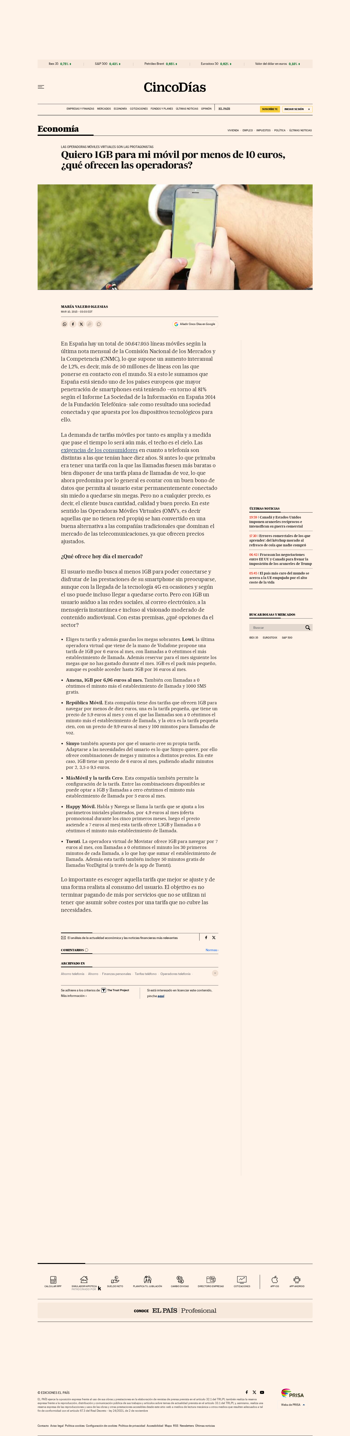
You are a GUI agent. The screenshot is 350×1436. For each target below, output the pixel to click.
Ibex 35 (53, 64)
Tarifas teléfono (146, 974)
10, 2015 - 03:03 (76, 311)
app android (297, 1286)
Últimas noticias (187, 108)
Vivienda (233, 130)
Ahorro (93, 974)
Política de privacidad (132, 1425)
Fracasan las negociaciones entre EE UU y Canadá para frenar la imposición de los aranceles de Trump (280, 559)
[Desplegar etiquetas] (215, 973)
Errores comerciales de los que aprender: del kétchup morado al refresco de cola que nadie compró (279, 540)
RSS (175, 1425)
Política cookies (75, 1425)
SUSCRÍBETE (270, 109)
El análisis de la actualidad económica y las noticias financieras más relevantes (123, 938)
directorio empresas (211, 1286)
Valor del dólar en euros (271, 64)
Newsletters (187, 1425)
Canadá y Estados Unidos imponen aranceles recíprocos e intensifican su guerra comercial (276, 521)
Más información (73, 996)
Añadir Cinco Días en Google (197, 324)
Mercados (104, 108)
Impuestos (263, 130)
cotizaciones (242, 1286)
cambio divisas (180, 1286)
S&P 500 (101, 64)
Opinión (206, 108)
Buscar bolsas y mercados (272, 614)
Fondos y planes (162, 108)
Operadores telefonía (175, 974)
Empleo (248, 130)
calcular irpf (53, 1286)
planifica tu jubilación (147, 1286)
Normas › (212, 950)
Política (280, 130)
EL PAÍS (222, 107)
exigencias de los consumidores (99, 450)
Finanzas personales (116, 974)
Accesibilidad (155, 1425)
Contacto (43, 1425)
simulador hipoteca (84, 1286)
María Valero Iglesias (84, 306)
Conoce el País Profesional (175, 1310)
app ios (274, 1286)
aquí (161, 996)
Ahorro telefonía (72, 974)
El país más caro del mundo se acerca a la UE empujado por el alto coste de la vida (279, 577)
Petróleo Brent (154, 64)
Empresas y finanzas (80, 108)
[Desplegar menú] (41, 87)
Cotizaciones (139, 108)
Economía (120, 108)
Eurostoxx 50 (209, 64)
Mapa (168, 1425)
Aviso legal (57, 1425)
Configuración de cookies (101, 1425)
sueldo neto (115, 1286)
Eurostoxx (270, 637)
